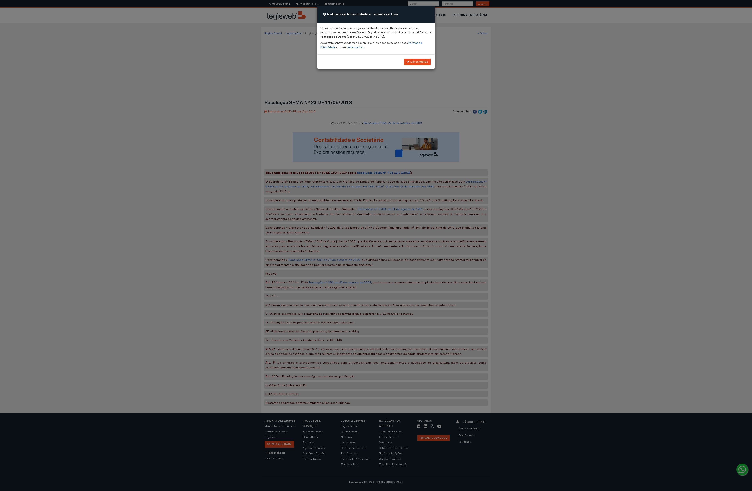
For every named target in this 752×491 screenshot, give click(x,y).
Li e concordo (418, 62)
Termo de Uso (355, 47)
